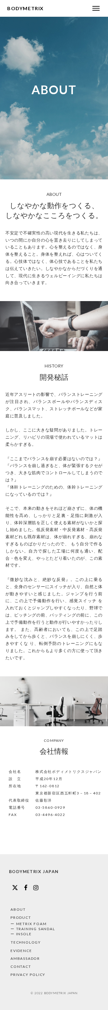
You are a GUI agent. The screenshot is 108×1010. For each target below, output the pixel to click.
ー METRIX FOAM (28, 923)
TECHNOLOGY (26, 942)
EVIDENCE (21, 950)
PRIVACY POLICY (27, 974)
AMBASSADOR (25, 958)
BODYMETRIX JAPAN (33, 871)
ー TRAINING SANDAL (32, 929)
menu (96, 8)
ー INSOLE (21, 934)
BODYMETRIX (25, 8)
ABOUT (18, 909)
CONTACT (20, 966)
